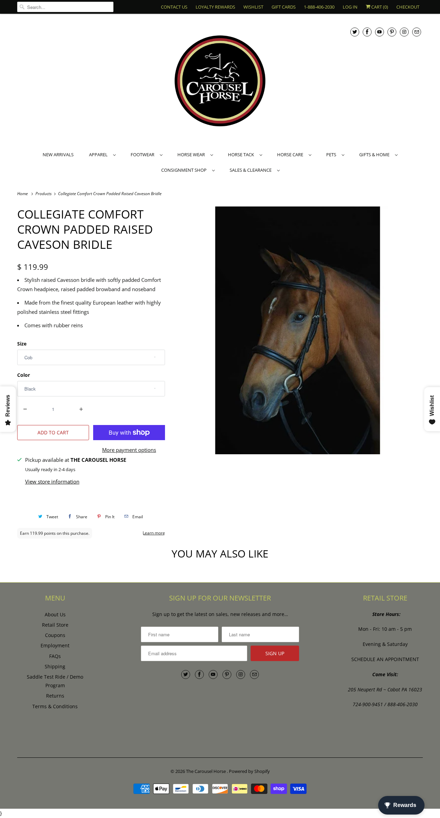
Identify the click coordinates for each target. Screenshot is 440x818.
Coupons (55, 635)
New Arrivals (58, 154)
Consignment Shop (185, 170)
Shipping (55, 666)
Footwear (143, 154)
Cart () (379, 7)
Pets (332, 154)
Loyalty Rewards (215, 7)
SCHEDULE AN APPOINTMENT (385, 659)
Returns (55, 695)
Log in (350, 7)
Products (44, 193)
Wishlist (253, 7)
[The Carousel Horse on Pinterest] (391, 32)
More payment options (129, 449)
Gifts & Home (375, 154)
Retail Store (55, 625)
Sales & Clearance (252, 170)
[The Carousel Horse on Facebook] (367, 32)
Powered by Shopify (249, 771)
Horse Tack (242, 154)
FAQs (55, 656)
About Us (55, 614)
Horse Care (291, 154)
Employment (55, 645)
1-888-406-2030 (319, 7)
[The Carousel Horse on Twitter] (354, 32)
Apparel (99, 154)
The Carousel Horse (206, 771)
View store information (52, 481)
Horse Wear (192, 154)
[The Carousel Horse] (220, 81)
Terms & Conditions (55, 706)
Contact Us (174, 7)
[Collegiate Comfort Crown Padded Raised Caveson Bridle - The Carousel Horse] (297, 330)
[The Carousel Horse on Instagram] (404, 32)
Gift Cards (284, 7)
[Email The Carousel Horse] (416, 32)
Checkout (407, 7)
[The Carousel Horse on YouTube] (379, 32)
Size (21, 343)
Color (23, 375)
